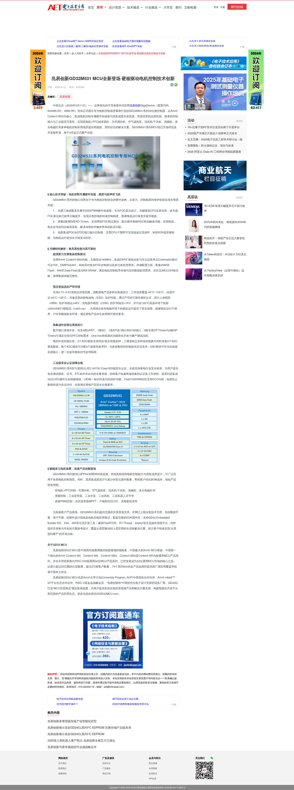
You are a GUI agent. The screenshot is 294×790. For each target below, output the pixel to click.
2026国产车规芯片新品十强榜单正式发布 (212, 133)
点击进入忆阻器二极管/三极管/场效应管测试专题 (82, 46)
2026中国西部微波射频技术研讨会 (130, 704)
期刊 (178, 7)
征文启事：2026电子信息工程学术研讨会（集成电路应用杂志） (215, 139)
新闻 (100, 7)
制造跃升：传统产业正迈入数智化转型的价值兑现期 (224, 240)
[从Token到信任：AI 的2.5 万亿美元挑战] (193, 263)
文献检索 (190, 7)
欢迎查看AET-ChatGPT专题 (127, 46)
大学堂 (168, 7)
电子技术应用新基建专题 (70, 698)
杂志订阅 (106, 773)
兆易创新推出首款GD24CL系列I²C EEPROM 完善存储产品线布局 (89, 727)
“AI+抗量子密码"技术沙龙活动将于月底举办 (213, 127)
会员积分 (153, 773)
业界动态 (91, 53)
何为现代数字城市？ (67, 704)
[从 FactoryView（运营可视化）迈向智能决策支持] (193, 279)
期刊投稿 (237, 6)
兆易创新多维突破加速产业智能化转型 (72, 721)
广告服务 (106, 768)
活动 (190, 120)
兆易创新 (65, 96)
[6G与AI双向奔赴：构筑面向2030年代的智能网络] (193, 231)
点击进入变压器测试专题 (202, 41)
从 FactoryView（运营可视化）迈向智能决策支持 (224, 272)
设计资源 (115, 7)
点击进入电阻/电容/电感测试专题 (206, 45)
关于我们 (62, 763)
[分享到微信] (176, 84)
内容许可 (106, 763)
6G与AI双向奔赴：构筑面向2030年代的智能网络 (225, 224)
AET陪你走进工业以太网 (125, 698)
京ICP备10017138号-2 (174, 787)
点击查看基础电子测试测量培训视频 (131, 41)
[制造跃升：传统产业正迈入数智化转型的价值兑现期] (193, 247)
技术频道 (133, 7)
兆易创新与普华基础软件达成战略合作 (72, 746)
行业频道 (151, 7)
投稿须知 (62, 773)
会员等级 (153, 768)
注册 (222, 7)
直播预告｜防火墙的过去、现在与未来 (210, 145)
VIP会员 (152, 778)
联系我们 (62, 768)
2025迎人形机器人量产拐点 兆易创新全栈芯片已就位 (81, 740)
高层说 (192, 196)
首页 (91, 7)
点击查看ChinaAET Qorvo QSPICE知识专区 (80, 41)
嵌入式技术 (78, 53)
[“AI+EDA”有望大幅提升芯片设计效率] (193, 215)
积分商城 (153, 763)
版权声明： (53, 674)
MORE (239, 121)
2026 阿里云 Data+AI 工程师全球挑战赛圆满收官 (214, 151)
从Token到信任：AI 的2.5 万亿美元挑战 (225, 256)
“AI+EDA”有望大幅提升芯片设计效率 (224, 208)
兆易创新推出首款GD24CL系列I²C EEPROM (75, 733)
